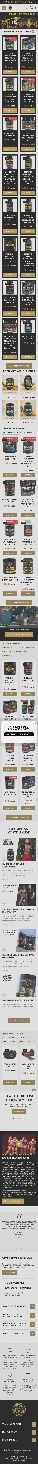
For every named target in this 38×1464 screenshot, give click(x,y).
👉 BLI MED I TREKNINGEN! (19, 734)
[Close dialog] (34, 723)
